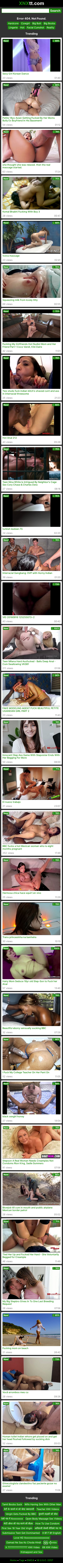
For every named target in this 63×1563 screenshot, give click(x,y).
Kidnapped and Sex (31, 1552)
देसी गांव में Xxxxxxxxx (12, 1518)
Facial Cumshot (35, 27)
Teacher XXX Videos (48, 1509)
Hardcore (13, 23)
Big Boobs (49, 23)
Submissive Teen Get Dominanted (21, 1532)
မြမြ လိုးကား (50, 1542)
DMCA (30, 1560)
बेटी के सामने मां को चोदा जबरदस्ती (19, 1509)
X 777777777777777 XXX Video (22, 1547)
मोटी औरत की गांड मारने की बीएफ (18, 1523)
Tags (22, 1560)
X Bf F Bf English (51, 1532)
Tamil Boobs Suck (12, 1504)
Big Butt (36, 23)
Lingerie (13, 27)
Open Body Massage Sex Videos (44, 1518)
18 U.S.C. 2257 (44, 1560)
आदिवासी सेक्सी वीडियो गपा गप (48, 1528)
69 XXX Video (50, 1547)
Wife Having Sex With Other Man (43, 1504)
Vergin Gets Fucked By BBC (21, 1513)
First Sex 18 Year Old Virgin (17, 1528)
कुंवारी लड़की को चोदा (48, 1513)
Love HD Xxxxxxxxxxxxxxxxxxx (31, 1537)
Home (13, 1560)
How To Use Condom (47, 1523)
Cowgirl (25, 23)
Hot (22, 27)
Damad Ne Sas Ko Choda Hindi (23, 1542)
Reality (50, 27)
